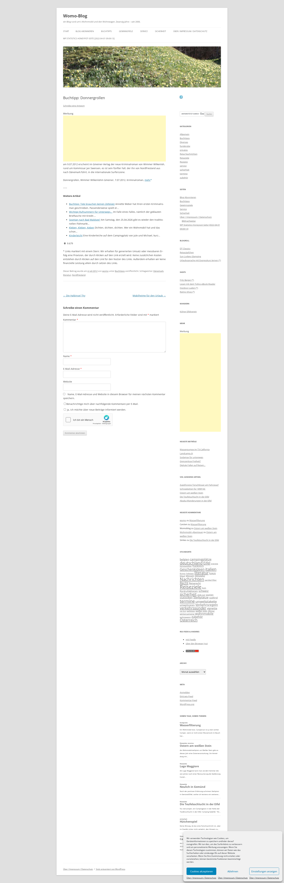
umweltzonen (187, 605)
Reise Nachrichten (188, 154)
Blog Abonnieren (85, 31)
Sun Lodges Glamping (190, 256)
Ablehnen (232, 871)
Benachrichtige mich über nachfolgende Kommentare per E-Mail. (102, 403)
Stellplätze (201, 597)
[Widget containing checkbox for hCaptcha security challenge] (88, 420)
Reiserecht (195, 583)
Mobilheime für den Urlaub (149, 295)
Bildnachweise (189, 220)
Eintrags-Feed (186, 696)
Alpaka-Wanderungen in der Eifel (196, 500)
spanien (209, 594)
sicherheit (184, 169)
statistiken (186, 597)
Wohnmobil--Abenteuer (191, 532)
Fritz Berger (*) (187, 280)
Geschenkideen (192, 569)
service (183, 165)
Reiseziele (184, 157)
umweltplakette (206, 601)
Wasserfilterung (197, 520)
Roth (204, 588)
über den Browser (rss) (197, 643)
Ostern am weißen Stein (191, 492)
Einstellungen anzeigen (264, 871)
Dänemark (158, 271)
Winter (211, 611)
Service (144, 31)
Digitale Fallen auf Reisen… (192, 465)
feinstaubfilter (186, 566)
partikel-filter (211, 580)
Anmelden (185, 692)
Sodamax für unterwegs (191, 457)
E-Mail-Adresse (72, 368)
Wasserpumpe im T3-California (195, 449)
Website (67, 381)
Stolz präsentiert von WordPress (110, 869)
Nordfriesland (78, 274)
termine (184, 173)
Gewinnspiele (126, 31)
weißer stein (201, 611)
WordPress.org (187, 704)
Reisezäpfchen (187, 252)
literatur (67, 274)
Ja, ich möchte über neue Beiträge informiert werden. (96, 409)
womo (105, 271)
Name (67, 356)
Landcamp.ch (186, 453)
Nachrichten (192, 579)
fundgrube (185, 146)
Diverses (184, 142)
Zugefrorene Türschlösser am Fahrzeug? (199, 484)
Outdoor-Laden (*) (189, 287)
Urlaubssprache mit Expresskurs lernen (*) (200, 260)
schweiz (204, 591)
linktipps (190, 573)
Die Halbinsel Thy (74, 295)
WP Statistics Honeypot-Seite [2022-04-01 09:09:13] (89, 38)
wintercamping (187, 613)
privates (184, 150)
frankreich (198, 565)
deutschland (191, 563)
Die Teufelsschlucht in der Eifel (194, 496)
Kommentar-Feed (188, 700)
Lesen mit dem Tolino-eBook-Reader (197, 284)
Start (66, 31)
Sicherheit (160, 31)
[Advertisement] (114, 139)
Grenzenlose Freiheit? (190, 461)
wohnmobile (204, 613)
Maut (182, 576)
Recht (184, 583)
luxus (212, 573)
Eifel (206, 563)
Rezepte (184, 161)
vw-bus (183, 611)
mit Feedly (191, 639)
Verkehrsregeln (206, 604)
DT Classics (185, 248)
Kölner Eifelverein (188, 311)
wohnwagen (185, 617)
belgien (184, 559)
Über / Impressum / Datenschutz (201, 877)
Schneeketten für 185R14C (192, 488)
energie (214, 563)
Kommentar (70, 319)
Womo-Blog (75, 16)
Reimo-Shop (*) (187, 291)
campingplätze (201, 559)
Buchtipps (106, 31)
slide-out (201, 594)
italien (210, 569)
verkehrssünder (193, 608)
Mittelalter (200, 575)
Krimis (183, 573)
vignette (212, 608)
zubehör (184, 177)
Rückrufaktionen (189, 591)
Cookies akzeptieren (201, 871)
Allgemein (184, 134)
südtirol (213, 597)
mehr (148, 180)
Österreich (189, 620)
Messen (190, 575)
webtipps (191, 611)
